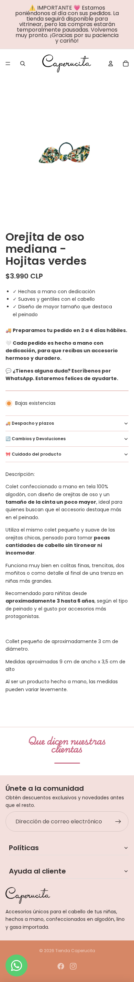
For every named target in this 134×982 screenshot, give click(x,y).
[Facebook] (61, 966)
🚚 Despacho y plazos (29, 423)
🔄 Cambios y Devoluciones (35, 439)
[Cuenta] (110, 63)
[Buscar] (22, 63)
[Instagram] (73, 966)
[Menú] (8, 63)
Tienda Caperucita (75, 951)
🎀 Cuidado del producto (33, 454)
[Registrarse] (118, 821)
